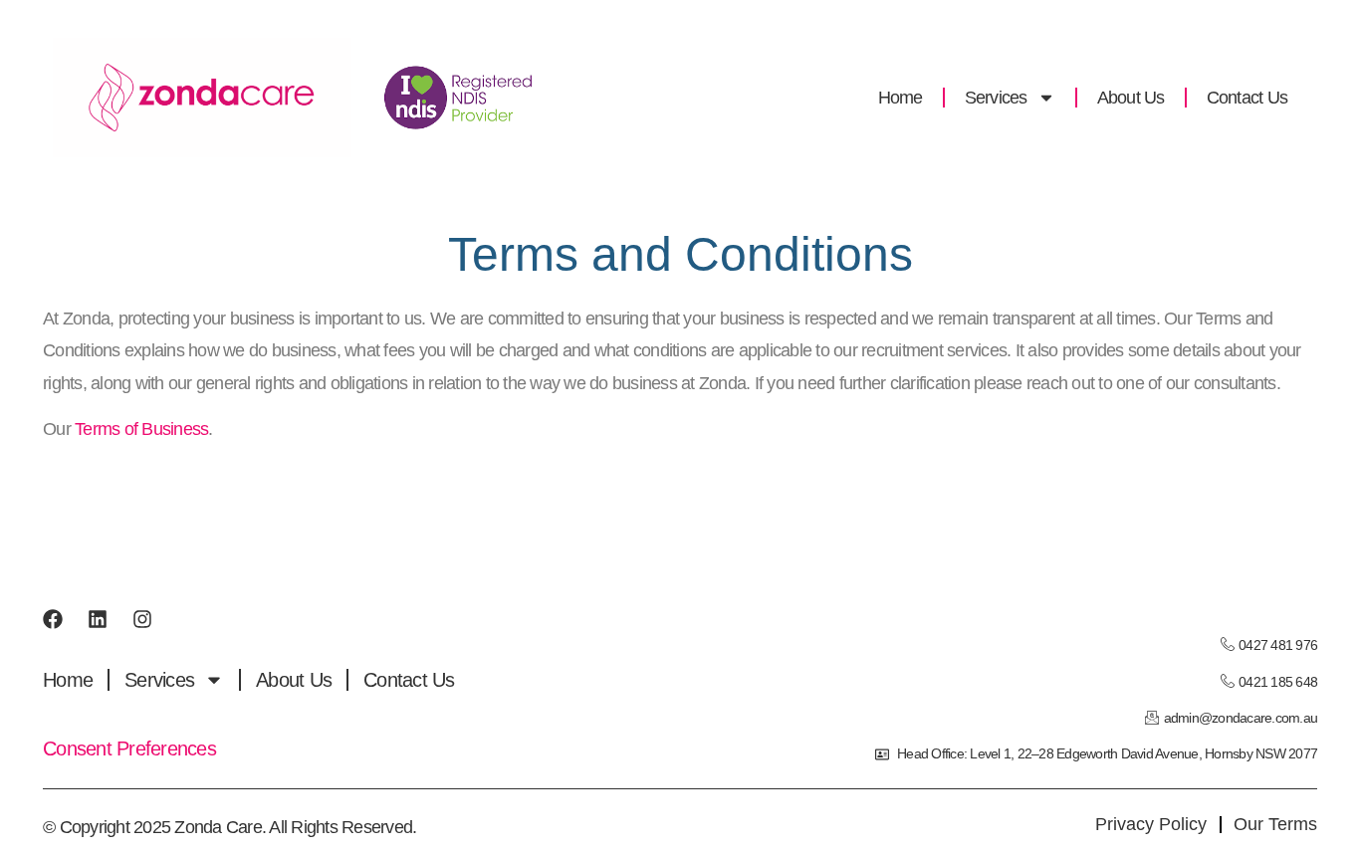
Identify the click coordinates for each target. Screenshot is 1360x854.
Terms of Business (141, 429)
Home (900, 97)
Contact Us (1247, 97)
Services (996, 97)
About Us (1131, 97)
